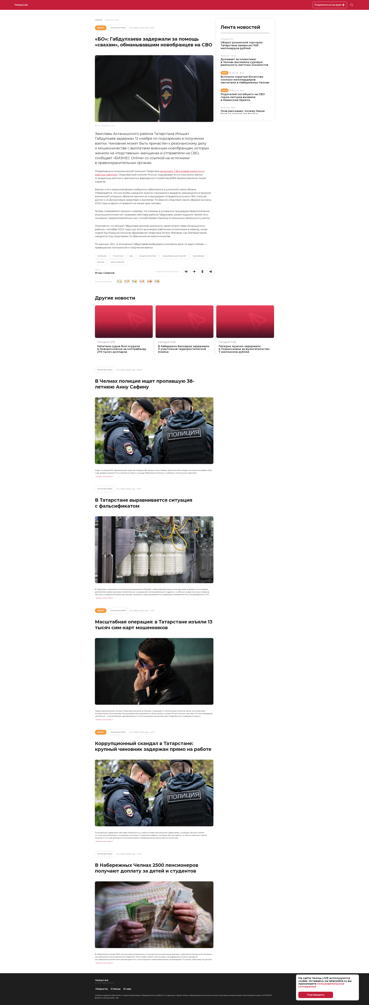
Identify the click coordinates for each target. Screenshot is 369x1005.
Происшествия (112, 20)
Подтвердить (316, 994)
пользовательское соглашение (321, 985)
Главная (98, 20)
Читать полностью (104, 476)
